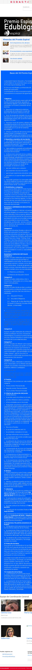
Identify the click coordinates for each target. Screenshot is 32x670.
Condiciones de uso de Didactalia (18, 668)
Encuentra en (26, 6)
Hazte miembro (5, 2)
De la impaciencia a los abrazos (20, 43)
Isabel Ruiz (5, 638)
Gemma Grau (6, 613)
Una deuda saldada (16, 58)
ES (30, 1)
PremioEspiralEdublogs (8, 656)
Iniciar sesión (2, 2)
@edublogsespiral (7, 654)
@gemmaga (4, 615)
